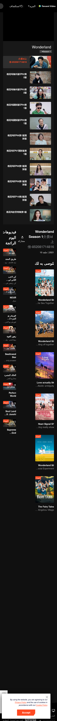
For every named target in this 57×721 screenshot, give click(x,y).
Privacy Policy (20, 702)
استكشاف (14, 6)
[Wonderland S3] (44, 324)
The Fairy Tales (46, 506)
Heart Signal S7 (46, 423)
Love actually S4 (45, 382)
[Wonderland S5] (44, 448)
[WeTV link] (47, 6)
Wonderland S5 (46, 465)
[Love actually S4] (44, 365)
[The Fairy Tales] (44, 489)
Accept (26, 712)
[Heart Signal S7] (44, 407)
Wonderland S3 (46, 341)
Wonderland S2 (46, 299)
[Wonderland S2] (44, 282)
